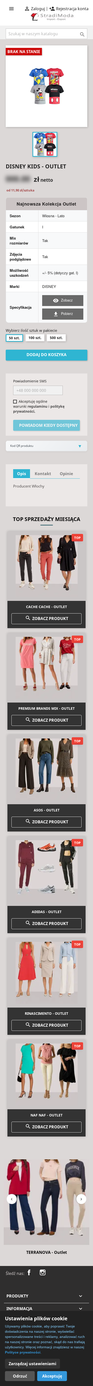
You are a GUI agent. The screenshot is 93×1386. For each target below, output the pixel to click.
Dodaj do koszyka (46, 354)
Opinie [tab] (66, 473)
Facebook (29, 1272)
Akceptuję (52, 1376)
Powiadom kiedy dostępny (48, 425)
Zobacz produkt (46, 618)
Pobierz (63, 314)
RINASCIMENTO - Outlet (46, 1013)
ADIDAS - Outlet (47, 911)
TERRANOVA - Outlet (46, 1252)
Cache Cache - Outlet (46, 606)
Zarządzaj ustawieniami (32, 1363)
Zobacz (63, 301)
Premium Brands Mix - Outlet (46, 708)
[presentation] (12, 1199)
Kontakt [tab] (43, 473)
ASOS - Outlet (47, 810)
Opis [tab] (21, 473)
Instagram (43, 1272)
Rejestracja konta (69, 8)
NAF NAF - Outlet (46, 1115)
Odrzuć (20, 1376)
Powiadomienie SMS (30, 381)
